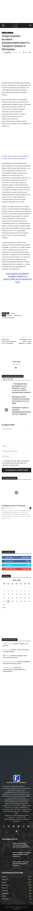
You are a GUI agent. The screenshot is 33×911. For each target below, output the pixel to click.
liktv (3, 508)
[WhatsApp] (25, 56)
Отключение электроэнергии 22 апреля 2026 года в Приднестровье (14, 669)
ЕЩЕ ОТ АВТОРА (8, 379)
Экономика (10, 32)
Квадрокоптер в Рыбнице (13, 505)
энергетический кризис (8, 317)
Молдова (9, 315)
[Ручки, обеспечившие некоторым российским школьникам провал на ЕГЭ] (6, 845)
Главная (4, 30)
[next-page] (6, 418)
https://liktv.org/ (16, 364)
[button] (3, 25)
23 (29, 598)
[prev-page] (3, 418)
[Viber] (20, 56)
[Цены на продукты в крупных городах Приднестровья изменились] (6, 855)
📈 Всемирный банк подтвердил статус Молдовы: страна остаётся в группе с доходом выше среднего (21, 388)
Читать (28, 561)
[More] (29, 56)
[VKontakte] (28, 826)
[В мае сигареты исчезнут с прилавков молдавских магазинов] (6, 864)
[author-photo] (16, 359)
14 (21, 594)
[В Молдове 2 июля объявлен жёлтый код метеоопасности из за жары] (6, 399)
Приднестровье (18, 315)
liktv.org (27, 786)
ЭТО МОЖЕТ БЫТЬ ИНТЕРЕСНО (12, 376)
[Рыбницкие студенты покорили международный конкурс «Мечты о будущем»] (6, 410)
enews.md (12, 313)
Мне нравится (26, 557)
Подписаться (26, 569)
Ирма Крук (8, 52)
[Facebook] (4, 56)
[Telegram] (16, 56)
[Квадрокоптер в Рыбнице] (16, 492)
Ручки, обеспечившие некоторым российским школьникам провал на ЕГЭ (21, 845)
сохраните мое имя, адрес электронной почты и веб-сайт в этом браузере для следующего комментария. (15, 463)
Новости (10, 30)
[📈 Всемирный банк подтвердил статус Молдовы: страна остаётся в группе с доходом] (6, 386)
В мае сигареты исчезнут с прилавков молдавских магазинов (20, 863)
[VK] (8, 56)
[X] (12, 56)
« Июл (4, 607)
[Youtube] (16, 368)
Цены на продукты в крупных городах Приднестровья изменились (21, 854)
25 (8, 601)
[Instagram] (8, 826)
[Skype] (13, 826)
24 (4, 601)
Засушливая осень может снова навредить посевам (25, 341)
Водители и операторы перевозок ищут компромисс (9, 341)
